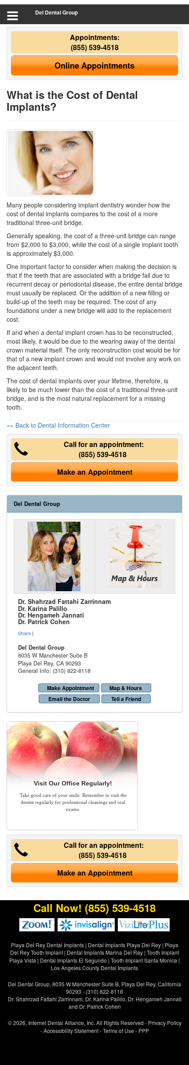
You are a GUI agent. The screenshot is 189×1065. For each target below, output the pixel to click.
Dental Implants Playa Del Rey (124, 945)
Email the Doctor (69, 699)
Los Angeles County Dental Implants (94, 967)
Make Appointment (70, 688)
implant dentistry (101, 204)
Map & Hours (125, 688)
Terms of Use (118, 1030)
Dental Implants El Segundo (73, 960)
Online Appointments (94, 65)
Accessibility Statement (71, 1030)
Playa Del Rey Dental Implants (47, 945)
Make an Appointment (94, 472)
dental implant (65, 332)
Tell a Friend (126, 699)
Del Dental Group (56, 12)
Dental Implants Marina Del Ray (105, 952)
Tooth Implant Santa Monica (144, 960)
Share (24, 632)
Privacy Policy (165, 1022)
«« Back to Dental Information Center (58, 425)
